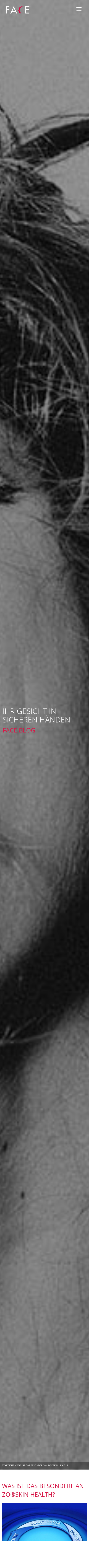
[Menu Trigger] (79, 9)
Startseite (8, 1465)
